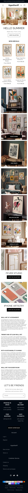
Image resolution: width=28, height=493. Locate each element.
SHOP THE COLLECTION (14, 277)
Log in (4, 436)
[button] (3, 5)
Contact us (6, 462)
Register (5, 440)
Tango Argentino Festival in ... (20, 58)
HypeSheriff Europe (13, 485)
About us (5, 452)
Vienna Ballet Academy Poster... (7, 80)
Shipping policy (19, 489)
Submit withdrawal (14, 427)
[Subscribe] (23, 395)
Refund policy (13, 487)
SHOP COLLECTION (14, 35)
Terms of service (10, 489)
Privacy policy (20, 487)
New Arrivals (6, 449)
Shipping (5, 465)
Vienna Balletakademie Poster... (7, 59)
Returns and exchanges (9, 469)
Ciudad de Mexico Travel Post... (21, 80)
